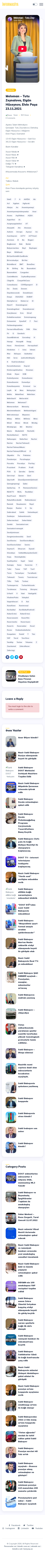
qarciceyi (11, 476)
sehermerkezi (12, 520)
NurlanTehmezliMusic (16, 447)
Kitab (9, 374)
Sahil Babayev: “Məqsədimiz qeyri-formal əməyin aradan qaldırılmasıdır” (28, 926)
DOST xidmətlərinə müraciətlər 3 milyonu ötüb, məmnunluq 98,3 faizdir (28, 1179)
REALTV (22, 496)
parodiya (21, 463)
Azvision (10, 240)
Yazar (15, 115)
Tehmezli (11, 577)
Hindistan (11, 350)
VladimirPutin (12, 597)
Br (8, 268)
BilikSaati (18, 252)
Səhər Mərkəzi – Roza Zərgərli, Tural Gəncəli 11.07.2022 (28, 1217)
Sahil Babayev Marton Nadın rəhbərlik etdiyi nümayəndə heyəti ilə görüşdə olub (27, 945)
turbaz (25, 581)
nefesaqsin (11, 439)
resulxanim (21, 504)
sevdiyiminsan (13, 532)
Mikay (9, 419)
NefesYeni (24, 439)
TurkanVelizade (28, 585)
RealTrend (11, 496)
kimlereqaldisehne (14, 370)
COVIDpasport (27, 285)
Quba (25, 484)
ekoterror (24, 301)
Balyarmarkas (13, 248)
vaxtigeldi (32, 593)
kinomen (29, 370)
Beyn (9, 252)
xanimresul (23, 606)
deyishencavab (13, 293)
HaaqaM (19, 342)
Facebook (15, 1525)
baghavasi (11, 244)
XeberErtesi (25, 614)
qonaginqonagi (13, 484)
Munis (9, 431)
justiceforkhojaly (28, 358)
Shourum (21, 549)
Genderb (20, 333)
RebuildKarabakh (14, 500)
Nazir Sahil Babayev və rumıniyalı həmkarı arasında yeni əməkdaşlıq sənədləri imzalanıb (28, 1251)
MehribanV (11, 398)
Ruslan (19, 508)
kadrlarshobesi (18, 362)
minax (17, 423)
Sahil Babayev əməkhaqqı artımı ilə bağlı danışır (27, 1404)
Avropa (19, 232)
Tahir (9, 569)
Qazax (21, 476)
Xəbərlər (11, 90)
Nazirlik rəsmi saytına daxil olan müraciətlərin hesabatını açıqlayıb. (27, 1070)
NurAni (34, 439)
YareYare (25, 638)
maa (21, 390)
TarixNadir (32, 573)
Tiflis (9, 581)
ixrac (16, 358)
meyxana (26, 415)
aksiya (9, 207)
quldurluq (11, 488)
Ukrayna (33, 589)
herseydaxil (33, 346)
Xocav (9, 630)
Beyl (24, 248)
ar (19, 220)
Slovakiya (11, 553)
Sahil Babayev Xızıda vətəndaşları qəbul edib (28, 802)
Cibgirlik (10, 281)
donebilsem (28, 293)
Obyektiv (10, 455)
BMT (21, 264)
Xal (27, 602)
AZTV (22, 236)
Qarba (31, 472)
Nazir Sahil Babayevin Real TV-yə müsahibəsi (28, 961)
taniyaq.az (28, 1549)
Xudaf (21, 634)
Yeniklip (10, 642)
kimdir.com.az (24, 1546)
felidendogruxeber (14, 325)
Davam (24, 289)
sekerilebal (26, 520)
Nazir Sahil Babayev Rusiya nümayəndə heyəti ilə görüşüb (28, 755)
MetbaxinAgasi (30, 411)
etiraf (29, 313)
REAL (19, 492)
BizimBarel (11, 264)
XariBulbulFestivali (26, 610)
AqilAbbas (20, 216)
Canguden (24, 272)
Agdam (16, 203)
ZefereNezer (25, 646)
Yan (33, 634)
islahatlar (28, 354)
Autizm (10, 232)
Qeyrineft (10, 480)
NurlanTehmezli (22, 443)
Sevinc (27, 545)
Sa (31, 508)
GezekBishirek (13, 337)
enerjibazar (12, 313)
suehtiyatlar (12, 561)
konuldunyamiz (13, 386)
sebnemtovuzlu (24, 516)
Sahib (21, 512)
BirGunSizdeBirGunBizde (17, 256)
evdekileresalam (14, 317)
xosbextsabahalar (23, 630)
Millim (17, 419)
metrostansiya (13, 415)
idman (32, 350)
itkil (8, 358)
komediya (26, 382)
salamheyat (33, 512)
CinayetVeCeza (23, 281)
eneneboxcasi (28, 309)
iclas (24, 350)
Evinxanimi (11, 321)
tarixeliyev (19, 573)
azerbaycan (12, 236)
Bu (22, 268)
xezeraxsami (12, 618)
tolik (17, 581)
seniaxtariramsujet (15, 528)
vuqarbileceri (12, 602)
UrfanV (10, 593)
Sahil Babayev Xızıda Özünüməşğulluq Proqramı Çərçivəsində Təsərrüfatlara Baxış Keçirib (26, 823)
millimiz (27, 419)
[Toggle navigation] (41, 4)
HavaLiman (19, 346)
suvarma (28, 565)
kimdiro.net (17, 1549)
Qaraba (22, 472)
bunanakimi (12, 272)
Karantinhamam (13, 366)
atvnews (27, 228)
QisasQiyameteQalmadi (28, 480)
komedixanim (12, 382)
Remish (10, 504)
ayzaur (29, 232)
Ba (23, 240)
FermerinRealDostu (15, 329)
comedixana (12, 285)
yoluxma (29, 642)
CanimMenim (12, 277)
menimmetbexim (13, 411)
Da (8, 289)
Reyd (32, 504)
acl (8, 203)
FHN (28, 329)
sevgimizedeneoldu (15, 537)
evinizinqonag (30, 317)
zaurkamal (11, 646)
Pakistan (26, 455)
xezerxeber (21, 626)
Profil (31, 467)
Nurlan (10, 443)
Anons (9, 216)
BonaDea (30, 264)
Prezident (11, 467)
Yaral (16, 638)
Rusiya (9, 508)
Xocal (32, 626)
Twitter (30, 1525)
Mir (21, 427)
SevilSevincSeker (14, 545)
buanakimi (31, 268)
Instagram (10, 1528)
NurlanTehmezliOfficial (16, 451)
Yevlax (19, 642)
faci (36, 321)
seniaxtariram (22, 524)
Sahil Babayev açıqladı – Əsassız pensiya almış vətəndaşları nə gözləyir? (27, 1469)
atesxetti (10, 228)
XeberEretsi (12, 614)
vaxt (23, 593)
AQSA (30, 216)
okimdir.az (35, 1546)
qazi (29, 476)
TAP (25, 569)
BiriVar (25, 260)
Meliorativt (23, 398)
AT (27, 224)
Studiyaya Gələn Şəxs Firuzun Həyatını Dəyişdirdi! (28, 679)
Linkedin (24, 1528)
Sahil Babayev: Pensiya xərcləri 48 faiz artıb (28, 1451)
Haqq (29, 342)
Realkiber (29, 492)
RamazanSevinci (30, 488)
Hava (9, 346)
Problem (22, 467)
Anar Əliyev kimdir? (28, 737)
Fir (8, 333)
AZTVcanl (33, 236)
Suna (19, 565)
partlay (31, 463)
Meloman (10, 402)
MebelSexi (19, 394)
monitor (29, 427)
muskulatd (19, 431)
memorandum (12, 407)
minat (9, 423)
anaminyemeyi (28, 207)
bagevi (31, 240)
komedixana (27, 378)
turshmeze (11, 589)
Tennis (21, 577)
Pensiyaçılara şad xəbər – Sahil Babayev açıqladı (27, 1500)
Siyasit (31, 549)
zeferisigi (11, 650)
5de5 (9, 199)
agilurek (26, 203)
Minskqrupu (11, 427)
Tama (17, 569)
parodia (10, 463)
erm (22, 313)
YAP (8, 638)
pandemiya (11, 459)
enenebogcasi (21, 305)
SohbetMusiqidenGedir (27, 553)
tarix (9, 573)
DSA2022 (19, 297)
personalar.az (10, 1546)
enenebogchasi (13, 309)
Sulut (30, 561)
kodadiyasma (12, 378)
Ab (34, 199)
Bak (20, 244)
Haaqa (10, 342)
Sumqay (10, 565)
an (17, 207)
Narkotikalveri (13, 435)
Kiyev (17, 374)
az (36, 232)
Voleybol (25, 597)
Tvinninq (23, 589)
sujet (23, 561)
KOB (24, 374)
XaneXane (11, 606)
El (33, 301)
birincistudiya (12, 260)
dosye (9, 297)
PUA (9, 472)
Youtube (39, 1528)
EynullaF (22, 321)
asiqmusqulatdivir (14, 224)
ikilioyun (17, 354)
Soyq (9, 557)
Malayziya (31, 390)
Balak (28, 244)
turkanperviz (12, 585)
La (35, 386)
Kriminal (26, 386)
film (35, 329)
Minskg (34, 423)
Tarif (32, 569)
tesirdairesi (32, 577)
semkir (10, 524)
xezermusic (25, 622)
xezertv (10, 626)
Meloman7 (22, 402)
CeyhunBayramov (28, 277)
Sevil (29, 537)
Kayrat (27, 366)
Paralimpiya (25, 459)
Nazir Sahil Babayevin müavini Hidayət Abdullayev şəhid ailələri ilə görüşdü (28, 1373)
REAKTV (10, 492)
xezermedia (12, 622)
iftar (8, 354)
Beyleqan (33, 248)
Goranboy (26, 337)
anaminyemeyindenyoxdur (18, 212)
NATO (24, 435)
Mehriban (31, 394)
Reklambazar (30, 500)
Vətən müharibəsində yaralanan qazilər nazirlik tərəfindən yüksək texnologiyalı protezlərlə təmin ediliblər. (28, 1034)
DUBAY (29, 297)
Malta (9, 394)
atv (19, 228)
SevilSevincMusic (27, 541)
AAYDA (27, 199)
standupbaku (20, 557)
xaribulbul (11, 610)
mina (36, 419)
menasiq (25, 407)
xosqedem (11, 634)
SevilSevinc (11, 541)
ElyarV (9, 305)
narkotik (30, 431)
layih (9, 390)
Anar (34, 212)
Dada (15, 289)
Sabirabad (11, 512)
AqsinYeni (11, 220)
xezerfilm (25, 618)
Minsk (26, 423)
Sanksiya (10, 516)
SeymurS (10, 549)
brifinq (15, 268)
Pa (19, 455)
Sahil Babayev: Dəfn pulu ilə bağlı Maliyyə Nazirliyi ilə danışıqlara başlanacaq (28, 845)
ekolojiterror (12, 301)
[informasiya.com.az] (10, 4)
